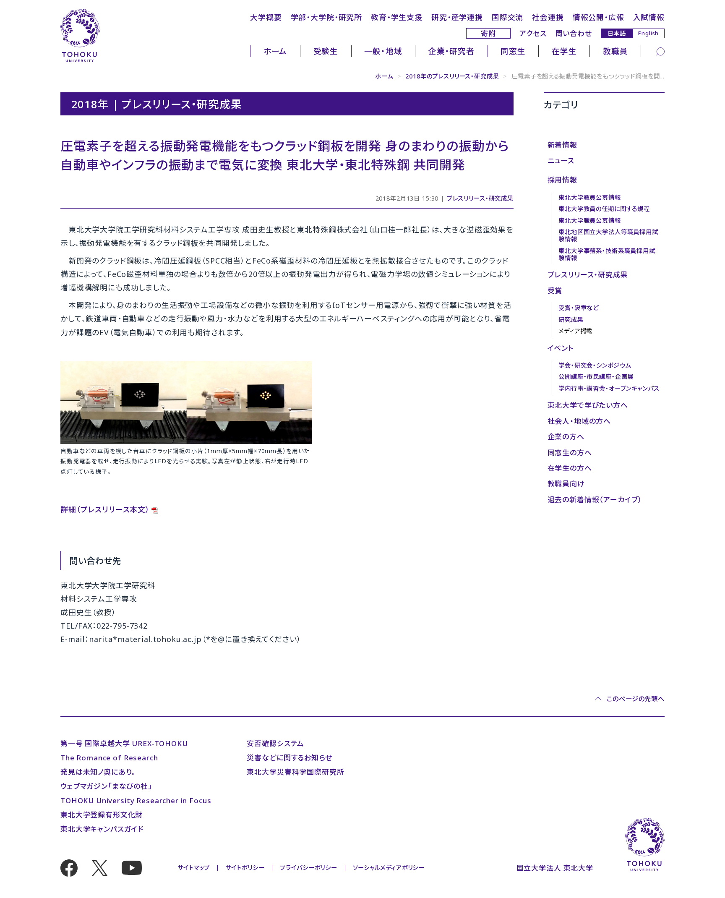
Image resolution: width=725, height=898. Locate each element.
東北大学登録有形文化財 (101, 815)
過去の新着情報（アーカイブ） (595, 499)
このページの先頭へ (636, 699)
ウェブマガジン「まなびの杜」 (106, 786)
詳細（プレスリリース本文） (105, 509)
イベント (561, 348)
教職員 (615, 51)
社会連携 (547, 17)
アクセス (532, 33)
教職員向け (566, 483)
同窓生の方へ (570, 452)
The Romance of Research (109, 757)
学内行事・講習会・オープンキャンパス (608, 388)
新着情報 (562, 145)
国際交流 (507, 17)
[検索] (660, 51)
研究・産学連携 (457, 17)
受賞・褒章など (578, 308)
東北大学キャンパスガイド (101, 829)
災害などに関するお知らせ (289, 757)
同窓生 (513, 51)
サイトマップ (193, 868)
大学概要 (266, 17)
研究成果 (570, 320)
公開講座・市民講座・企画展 (596, 377)
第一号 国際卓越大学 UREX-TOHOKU (124, 743)
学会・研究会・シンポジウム (594, 365)
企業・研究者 (451, 51)
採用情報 (562, 180)
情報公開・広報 (598, 17)
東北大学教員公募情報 (589, 197)
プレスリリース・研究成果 (480, 198)
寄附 (488, 33)
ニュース (561, 160)
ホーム (275, 51)
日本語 (617, 33)
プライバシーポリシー (308, 868)
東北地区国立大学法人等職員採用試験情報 (608, 235)
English (648, 33)
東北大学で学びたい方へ (588, 405)
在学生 (564, 51)
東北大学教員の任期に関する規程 (604, 209)
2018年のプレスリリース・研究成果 (452, 76)
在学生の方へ (570, 468)
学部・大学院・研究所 (326, 17)
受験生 (326, 51)
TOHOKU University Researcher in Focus (135, 800)
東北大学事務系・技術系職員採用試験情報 (606, 254)
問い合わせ (573, 33)
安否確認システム (275, 743)
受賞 (555, 290)
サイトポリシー (244, 868)
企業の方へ (566, 436)
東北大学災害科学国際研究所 (295, 772)
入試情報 (649, 17)
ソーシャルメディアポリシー (389, 868)
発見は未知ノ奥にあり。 (98, 772)
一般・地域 (383, 51)
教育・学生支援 (396, 17)
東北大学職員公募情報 (589, 220)
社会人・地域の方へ (579, 421)
